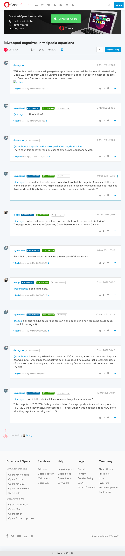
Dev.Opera (63, 483)
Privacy (82, 473)
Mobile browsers (15, 498)
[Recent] (43, 5)
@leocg (63, 314)
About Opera (106, 469)
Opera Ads (43, 483)
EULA (80, 483)
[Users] (55, 5)
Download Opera (68, 18)
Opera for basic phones (21, 518)
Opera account (46, 473)
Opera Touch (15, 513)
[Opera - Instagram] (31, 536)
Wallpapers (44, 478)
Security (82, 469)
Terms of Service (87, 487)
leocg (17, 214)
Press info (104, 473)
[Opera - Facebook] (7, 536)
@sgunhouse (33, 140)
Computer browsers (17, 468)
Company (105, 461)
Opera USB (14, 493)
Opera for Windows (18, 474)
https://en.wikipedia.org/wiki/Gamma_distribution (55, 146)
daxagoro (19, 65)
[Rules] (67, 5)
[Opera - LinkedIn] (25, 536)
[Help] (73, 5)
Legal (81, 461)
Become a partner (108, 487)
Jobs (101, 478)
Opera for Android (18, 504)
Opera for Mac (16, 479)
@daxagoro (64, 108)
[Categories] (36, 5)
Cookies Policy (85, 478)
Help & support (66, 469)
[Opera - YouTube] (19, 536)
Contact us (105, 492)
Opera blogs (64, 473)
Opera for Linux (16, 484)
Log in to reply (112, 49)
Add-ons (42, 469)
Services (44, 461)
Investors (104, 483)
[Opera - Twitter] (13, 536)
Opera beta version (18, 488)
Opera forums (65, 478)
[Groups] (61, 5)
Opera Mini (14, 509)
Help (61, 461)
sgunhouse (19, 108)
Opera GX (13, 49)
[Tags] (49, 5)
